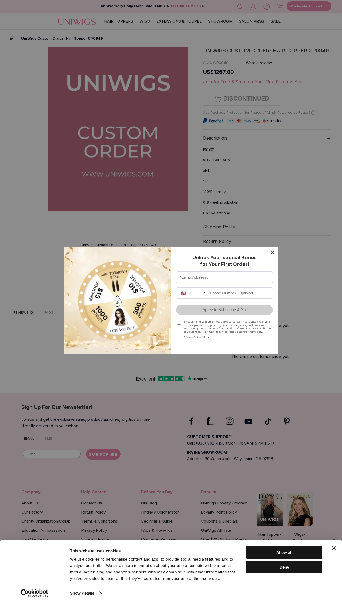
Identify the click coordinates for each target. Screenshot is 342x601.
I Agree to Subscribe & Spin (224, 309)
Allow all (284, 552)
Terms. (208, 337)
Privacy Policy (192, 337)
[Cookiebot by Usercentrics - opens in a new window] (34, 593)
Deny (284, 567)
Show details (82, 593)
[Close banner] (334, 548)
